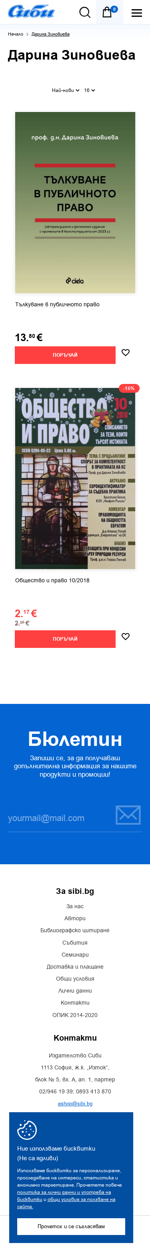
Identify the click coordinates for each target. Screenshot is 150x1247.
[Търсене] (85, 12)
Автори (75, 918)
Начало (15, 34)
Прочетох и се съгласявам (71, 1226)
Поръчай (65, 355)
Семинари (75, 955)
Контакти (75, 1003)
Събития (75, 943)
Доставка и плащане (75, 967)
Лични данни (75, 991)
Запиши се (123, 814)
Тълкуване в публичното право (57, 304)
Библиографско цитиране (75, 930)
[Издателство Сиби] (31, 11)
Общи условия (75, 979)
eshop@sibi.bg (75, 1103)
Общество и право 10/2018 (52, 580)
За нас (75, 906)
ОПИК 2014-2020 (75, 1015)
